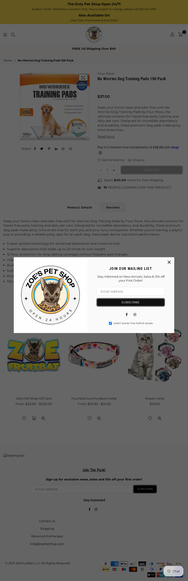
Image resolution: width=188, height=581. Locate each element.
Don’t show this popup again (133, 323)
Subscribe (131, 302)
